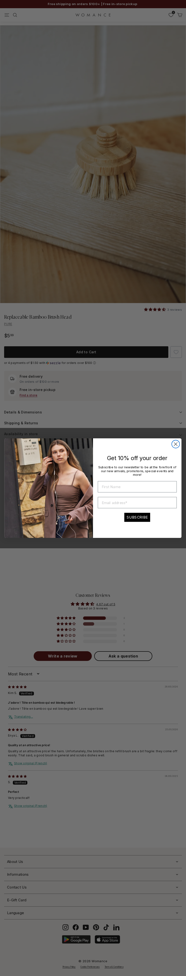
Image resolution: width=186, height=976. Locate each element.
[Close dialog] (176, 444)
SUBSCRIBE (137, 517)
